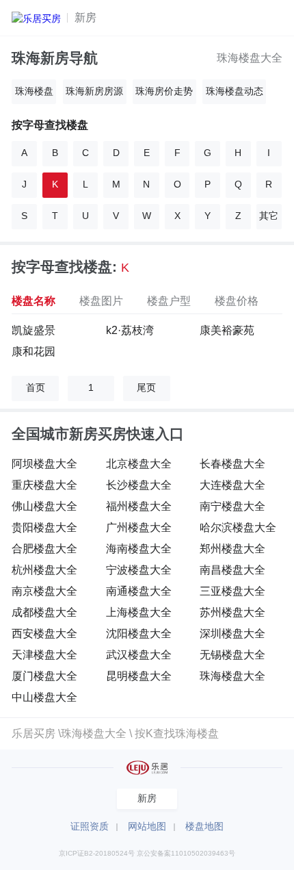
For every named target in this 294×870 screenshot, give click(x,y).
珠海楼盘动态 (234, 91)
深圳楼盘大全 (232, 633)
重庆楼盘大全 (44, 484)
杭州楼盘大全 (44, 569)
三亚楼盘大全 (232, 591)
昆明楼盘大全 (139, 675)
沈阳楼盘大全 (139, 633)
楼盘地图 (204, 826)
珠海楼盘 (34, 91)
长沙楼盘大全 (139, 484)
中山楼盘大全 (44, 697)
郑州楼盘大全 (232, 548)
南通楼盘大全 (139, 591)
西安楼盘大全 (44, 633)
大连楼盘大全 (232, 484)
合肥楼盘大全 (44, 548)
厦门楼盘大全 (44, 675)
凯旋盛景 (33, 330)
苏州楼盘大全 (232, 612)
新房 (85, 17)
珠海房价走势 (164, 91)
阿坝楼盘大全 (44, 463)
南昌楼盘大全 (232, 569)
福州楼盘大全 (139, 506)
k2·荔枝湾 (130, 330)
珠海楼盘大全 (249, 57)
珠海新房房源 (94, 91)
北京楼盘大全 (139, 463)
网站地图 (147, 826)
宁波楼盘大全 (139, 569)
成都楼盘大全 (44, 612)
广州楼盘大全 (139, 527)
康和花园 (33, 351)
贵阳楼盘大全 (44, 527)
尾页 (146, 388)
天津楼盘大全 (44, 654)
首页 (35, 388)
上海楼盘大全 (139, 612)
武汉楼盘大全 (139, 654)
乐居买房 (33, 733)
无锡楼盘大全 (232, 654)
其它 (268, 216)
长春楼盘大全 (232, 463)
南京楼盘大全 (44, 591)
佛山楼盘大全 (44, 506)
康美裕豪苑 (227, 330)
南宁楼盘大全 (232, 506)
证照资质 (89, 826)
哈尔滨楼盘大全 (238, 527)
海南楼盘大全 (139, 548)
